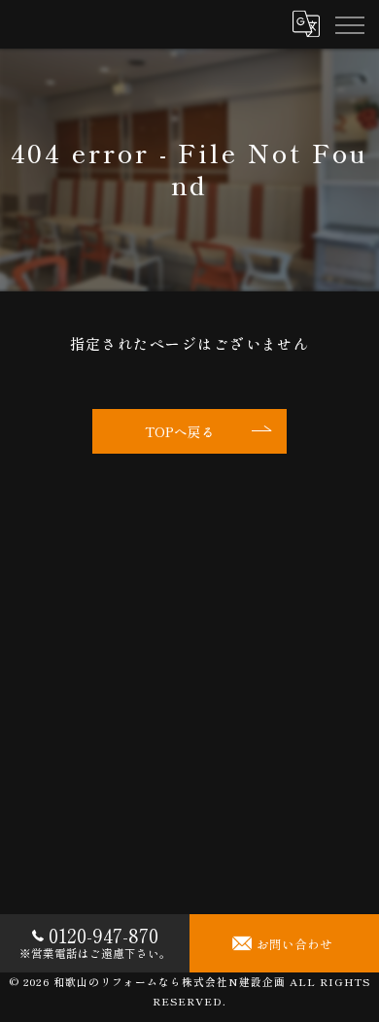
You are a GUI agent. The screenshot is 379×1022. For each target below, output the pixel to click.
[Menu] (349, 24)
